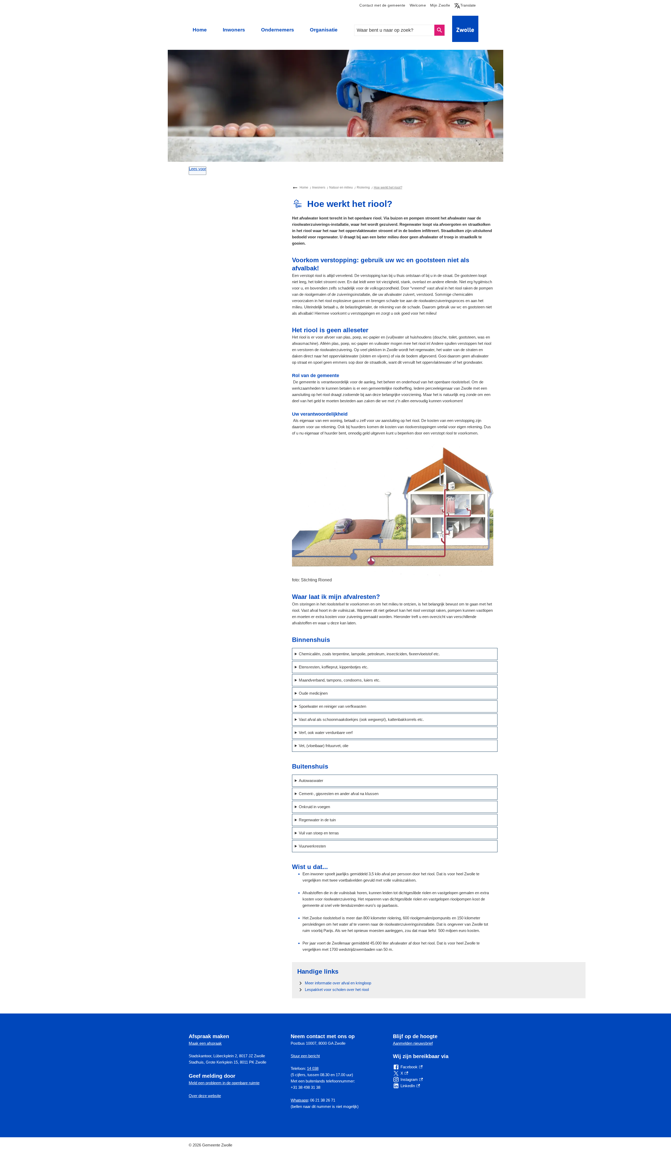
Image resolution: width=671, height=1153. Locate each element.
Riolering (363, 187)
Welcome (418, 5)
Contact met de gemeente (382, 5)
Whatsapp (299, 1100)
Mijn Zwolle (440, 5)
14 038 (312, 1068)
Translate (466, 5)
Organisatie (324, 30)
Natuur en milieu (341, 187)
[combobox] (394, 30)
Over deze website (205, 1095)
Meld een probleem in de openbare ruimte (224, 1083)
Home (200, 30)
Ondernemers (277, 30)
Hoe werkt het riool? (388, 187)
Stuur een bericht (305, 1056)
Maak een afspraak (205, 1043)
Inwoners (234, 30)
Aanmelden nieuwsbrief (413, 1043)
